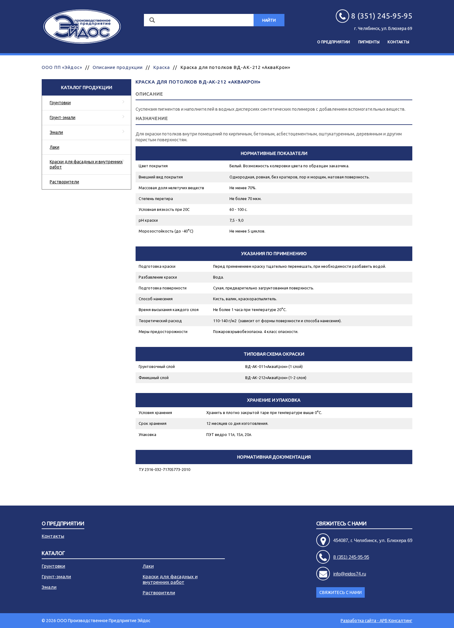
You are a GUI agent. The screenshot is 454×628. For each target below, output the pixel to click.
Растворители (64, 181)
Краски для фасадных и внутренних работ (86, 164)
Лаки (54, 147)
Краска (161, 67)
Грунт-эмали (62, 117)
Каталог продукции (86, 87)
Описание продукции (118, 67)
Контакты (398, 42)
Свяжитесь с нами (340, 592)
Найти (269, 20)
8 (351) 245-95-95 (351, 557)
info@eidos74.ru (349, 573)
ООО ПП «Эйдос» (62, 67)
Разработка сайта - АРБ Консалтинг (376, 620)
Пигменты (369, 42)
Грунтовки (60, 102)
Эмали (56, 132)
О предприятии (333, 42)
